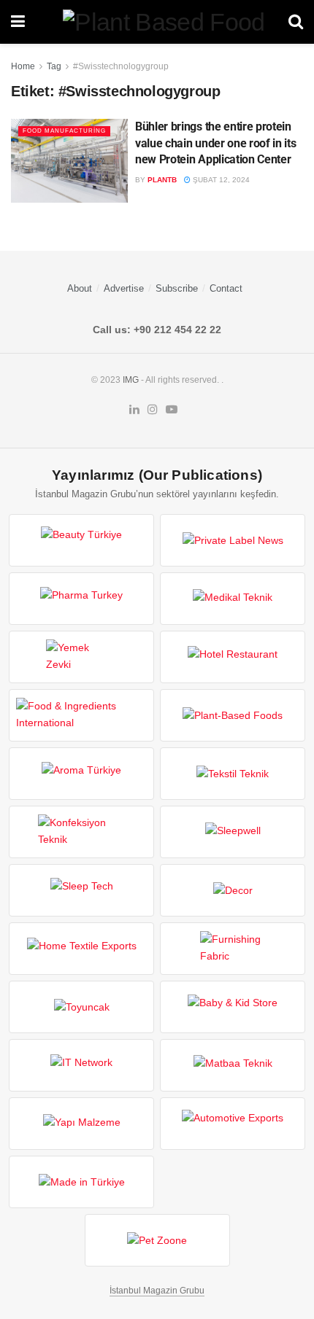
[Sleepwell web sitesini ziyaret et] (232, 832)
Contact (226, 288)
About (79, 288)
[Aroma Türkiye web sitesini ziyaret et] (81, 773)
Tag (54, 66)
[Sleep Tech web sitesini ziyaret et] (81, 890)
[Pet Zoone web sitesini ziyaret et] (157, 1240)
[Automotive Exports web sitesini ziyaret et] (232, 1123)
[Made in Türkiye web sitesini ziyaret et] (81, 1182)
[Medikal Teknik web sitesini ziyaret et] (232, 598)
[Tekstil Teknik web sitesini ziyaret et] (232, 773)
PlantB (162, 180)
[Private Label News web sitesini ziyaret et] (232, 540)
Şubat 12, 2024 (220, 180)
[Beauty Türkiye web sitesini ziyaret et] (81, 540)
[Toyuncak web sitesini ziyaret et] (81, 1007)
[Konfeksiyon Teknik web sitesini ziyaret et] (81, 832)
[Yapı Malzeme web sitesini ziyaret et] (81, 1123)
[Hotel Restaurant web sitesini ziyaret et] (232, 657)
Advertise (124, 288)
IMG (131, 380)
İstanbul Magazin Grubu (157, 1290)
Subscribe (177, 288)
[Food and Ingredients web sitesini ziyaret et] (81, 715)
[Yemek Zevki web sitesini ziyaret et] (81, 657)
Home (23, 66)
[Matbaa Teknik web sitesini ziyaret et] (232, 1065)
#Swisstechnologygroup (121, 66)
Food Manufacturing (64, 131)
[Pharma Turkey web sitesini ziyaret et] (81, 598)
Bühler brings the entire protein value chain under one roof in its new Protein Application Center (215, 143)
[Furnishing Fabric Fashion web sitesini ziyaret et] (232, 948)
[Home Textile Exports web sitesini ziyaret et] (81, 948)
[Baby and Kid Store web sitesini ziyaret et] (232, 1007)
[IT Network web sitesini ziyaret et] (81, 1065)
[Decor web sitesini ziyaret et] (232, 890)
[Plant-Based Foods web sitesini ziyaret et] (232, 715)
